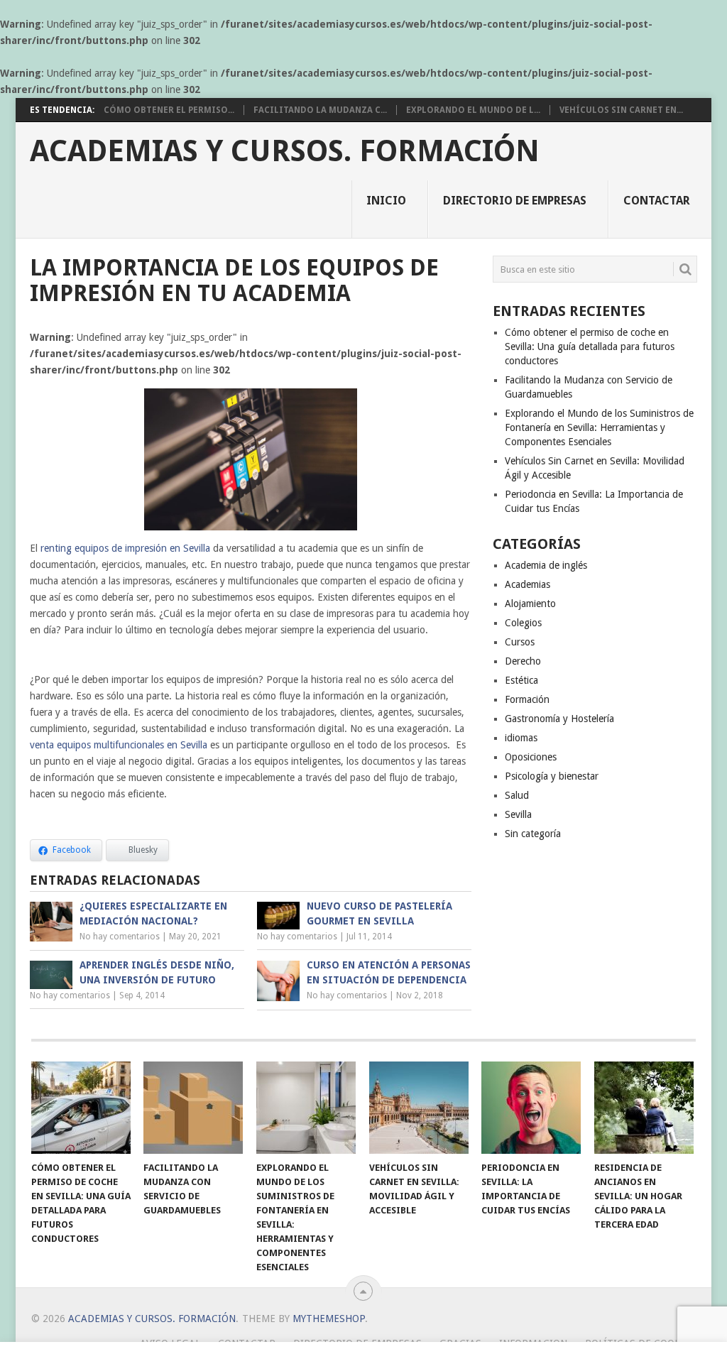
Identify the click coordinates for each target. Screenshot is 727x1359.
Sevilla (518, 814)
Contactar (656, 200)
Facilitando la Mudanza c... (320, 110)
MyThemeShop (329, 1318)
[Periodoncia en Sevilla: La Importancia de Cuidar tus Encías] (531, 1107)
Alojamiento (530, 603)
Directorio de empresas (514, 200)
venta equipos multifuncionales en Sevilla (118, 745)
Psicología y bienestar (551, 776)
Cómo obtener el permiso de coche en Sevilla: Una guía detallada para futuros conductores (589, 346)
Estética (521, 680)
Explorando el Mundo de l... (473, 110)
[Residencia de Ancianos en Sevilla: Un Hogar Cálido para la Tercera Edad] (644, 1107)
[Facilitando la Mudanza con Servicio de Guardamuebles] (193, 1107)
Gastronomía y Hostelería (559, 718)
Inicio (386, 200)
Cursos (520, 642)
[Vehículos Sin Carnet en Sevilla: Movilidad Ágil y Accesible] (419, 1107)
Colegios (523, 622)
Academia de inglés (546, 565)
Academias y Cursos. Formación (285, 151)
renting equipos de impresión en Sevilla (125, 548)
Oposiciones (531, 757)
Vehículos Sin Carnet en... (621, 110)
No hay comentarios (120, 937)
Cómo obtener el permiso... (169, 110)
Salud (517, 795)
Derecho (523, 661)
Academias (527, 584)
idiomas (521, 737)
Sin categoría (533, 833)
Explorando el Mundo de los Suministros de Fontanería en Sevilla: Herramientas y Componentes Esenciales (599, 427)
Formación (527, 699)
